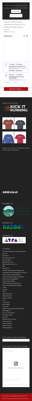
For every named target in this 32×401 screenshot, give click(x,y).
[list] (16, 71)
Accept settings (16, 11)
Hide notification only (16, 15)
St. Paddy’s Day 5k (7, 315)
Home (4, 291)
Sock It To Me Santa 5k (8, 313)
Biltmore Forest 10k (7, 262)
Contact (4, 287)
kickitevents (15, 384)
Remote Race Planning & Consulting (11, 285)
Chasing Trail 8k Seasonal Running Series (13, 270)
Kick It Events (7, 384)
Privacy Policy (6, 302)
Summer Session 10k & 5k (9, 319)
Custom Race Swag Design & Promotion (13, 277)
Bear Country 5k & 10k (8, 257)
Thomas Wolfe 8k (7, 323)
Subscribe (5, 317)
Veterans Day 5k (6, 325)
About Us (4, 253)
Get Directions (19, 70)
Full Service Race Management (10, 279)
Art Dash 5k (5, 255)
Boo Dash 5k (5, 268)
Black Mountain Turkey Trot (9, 264)
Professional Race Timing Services (11, 283)
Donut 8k (4, 289)
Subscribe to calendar (15, 89)
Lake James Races (7, 293)
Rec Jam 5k (5, 306)
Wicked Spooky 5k (7, 327)
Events (5, 31)
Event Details (12, 70)
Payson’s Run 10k (7, 298)
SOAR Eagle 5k (6, 310)
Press (4, 300)
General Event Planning (8, 281)
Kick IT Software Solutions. (22, 398)
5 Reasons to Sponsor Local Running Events (14, 251)
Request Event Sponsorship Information (13, 308)
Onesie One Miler (7, 296)
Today (16, 82)
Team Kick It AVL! (7, 321)
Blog (3, 266)
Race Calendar (6, 304)
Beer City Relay (6, 260)
